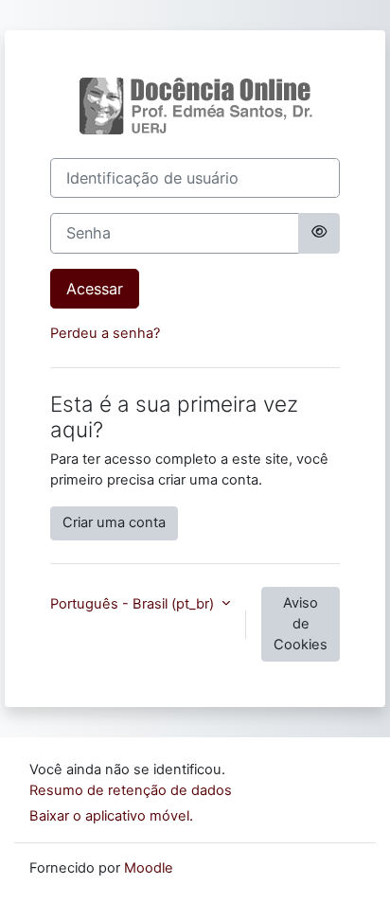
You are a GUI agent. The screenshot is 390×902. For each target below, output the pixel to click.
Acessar (94, 288)
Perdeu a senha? (105, 333)
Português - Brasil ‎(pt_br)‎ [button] (134, 603)
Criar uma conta (114, 522)
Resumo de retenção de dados (130, 790)
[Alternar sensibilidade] (319, 233)
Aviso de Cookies (301, 623)
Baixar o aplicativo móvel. (111, 815)
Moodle (148, 867)
